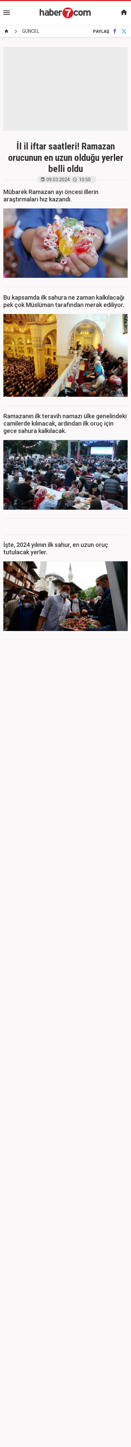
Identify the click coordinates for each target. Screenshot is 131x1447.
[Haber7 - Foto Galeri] (65, 12)
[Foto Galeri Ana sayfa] (6, 31)
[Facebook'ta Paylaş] (115, 31)
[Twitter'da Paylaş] (124, 31)
